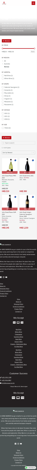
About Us (2, 286)
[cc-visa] (14, 322)
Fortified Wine (18, 346)
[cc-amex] (22, 322)
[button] (6, 40)
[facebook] (1, 277)
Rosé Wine (18, 339)
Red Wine (18, 329)
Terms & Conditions (5, 291)
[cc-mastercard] (18, 322)
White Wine (18, 332)
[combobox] (17, 152)
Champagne (18, 334)
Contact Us (3, 296)
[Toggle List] (33, 152)
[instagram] (4, 277)
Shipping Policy (4, 288)
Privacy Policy (4, 293)
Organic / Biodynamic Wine (18, 344)
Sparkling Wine (18, 337)
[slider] (2, 48)
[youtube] (6, 277)
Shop (1, 283)
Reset (32, 51)
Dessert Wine (19, 341)
